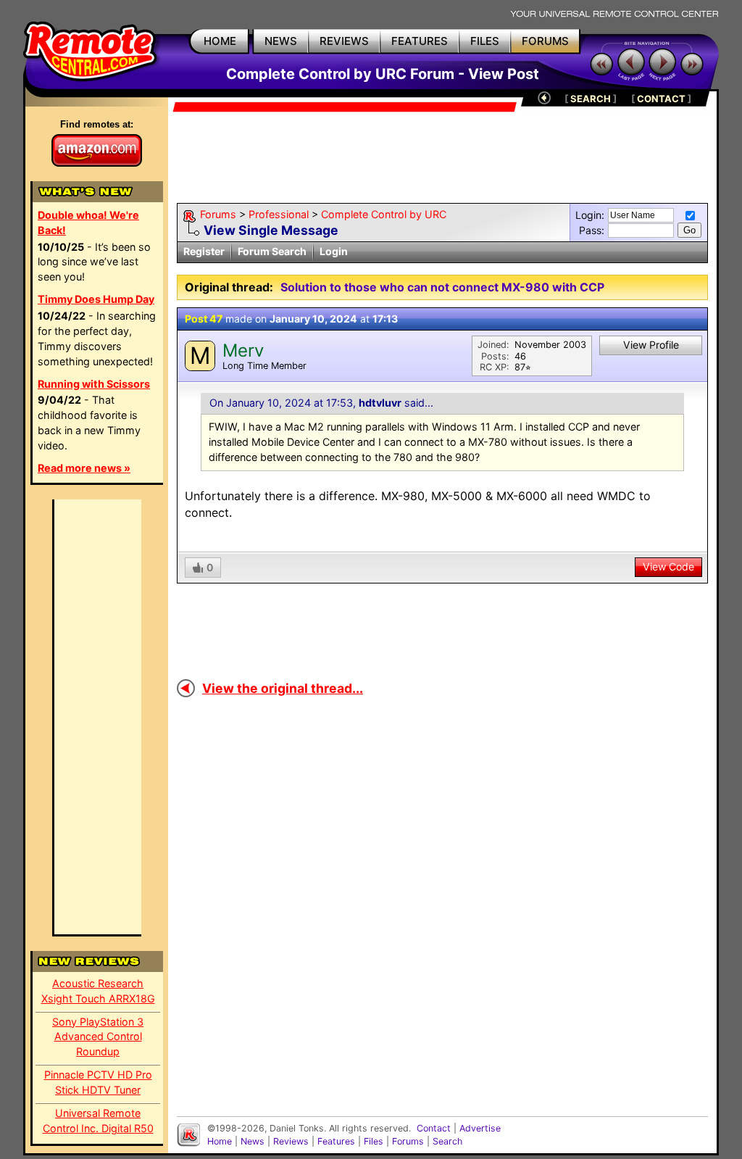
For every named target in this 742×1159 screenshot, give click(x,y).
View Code (668, 566)
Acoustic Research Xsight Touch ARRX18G (98, 991)
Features (336, 1141)
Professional (279, 214)
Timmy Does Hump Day (96, 299)
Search (447, 1141)
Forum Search (272, 251)
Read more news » (84, 468)
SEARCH (590, 98)
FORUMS (545, 41)
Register (204, 251)
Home (219, 1141)
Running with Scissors (94, 384)
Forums (218, 214)
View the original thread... (282, 688)
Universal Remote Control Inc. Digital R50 (98, 1120)
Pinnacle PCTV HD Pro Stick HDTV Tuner (98, 1082)
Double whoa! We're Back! (88, 222)
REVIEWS (344, 41)
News (252, 1141)
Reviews (291, 1141)
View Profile (651, 344)
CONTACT (661, 98)
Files (373, 1141)
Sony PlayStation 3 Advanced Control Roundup (97, 1036)
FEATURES (419, 41)
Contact (434, 1128)
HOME (220, 41)
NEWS (280, 41)
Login (334, 251)
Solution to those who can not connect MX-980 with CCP (442, 287)
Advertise (480, 1128)
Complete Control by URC (383, 214)
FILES (484, 41)
